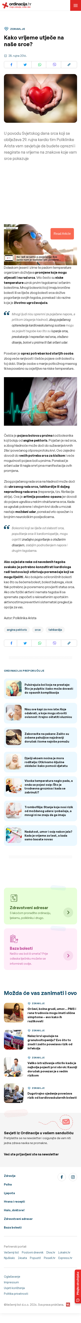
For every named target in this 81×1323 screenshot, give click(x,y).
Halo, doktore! (14, 1210)
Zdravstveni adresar (18, 1218)
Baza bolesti (13, 1227)
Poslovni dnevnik (32, 1252)
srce (38, 629)
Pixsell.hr (49, 1258)
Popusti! (35, 1258)
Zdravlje (10, 1175)
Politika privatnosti (16, 1293)
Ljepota (9, 1193)
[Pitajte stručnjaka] (78, 1286)
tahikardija (55, 629)
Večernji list (11, 1252)
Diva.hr (50, 1252)
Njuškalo (9, 1258)
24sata (22, 1258)
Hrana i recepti (14, 1201)
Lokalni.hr (64, 1252)
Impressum (11, 1282)
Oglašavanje (12, 1276)
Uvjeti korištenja (14, 1288)
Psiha (8, 1184)
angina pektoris (17, 629)
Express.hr (65, 1258)
